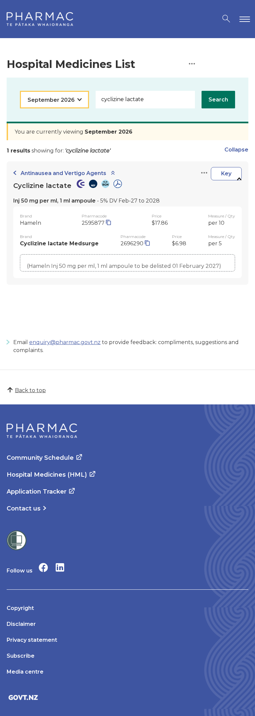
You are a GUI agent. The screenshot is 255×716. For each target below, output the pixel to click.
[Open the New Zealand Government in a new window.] (127, 697)
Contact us (24, 508)
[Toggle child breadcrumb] (113, 173)
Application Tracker (36, 491)
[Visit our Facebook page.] (43, 567)
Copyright (20, 608)
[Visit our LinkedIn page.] (60, 567)
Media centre (25, 672)
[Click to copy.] (108, 223)
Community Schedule (40, 457)
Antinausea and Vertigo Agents (63, 173)
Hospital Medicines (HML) (47, 474)
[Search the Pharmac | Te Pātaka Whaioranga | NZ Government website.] (226, 19)
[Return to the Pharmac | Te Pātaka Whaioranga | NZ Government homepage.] (40, 19)
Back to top (30, 390)
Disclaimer (21, 624)
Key (226, 173)
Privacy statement (32, 640)
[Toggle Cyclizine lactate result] (239, 179)
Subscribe (21, 656)
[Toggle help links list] (192, 64)
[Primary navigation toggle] (243, 19)
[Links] (204, 173)
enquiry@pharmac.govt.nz (65, 342)
